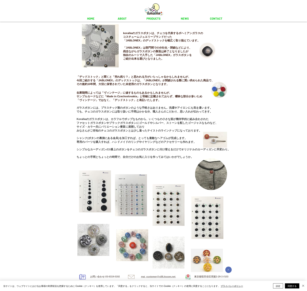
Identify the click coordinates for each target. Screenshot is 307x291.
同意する (292, 285)
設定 (278, 285)
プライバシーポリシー (232, 285)
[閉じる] (303, 285)
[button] (153, 18)
